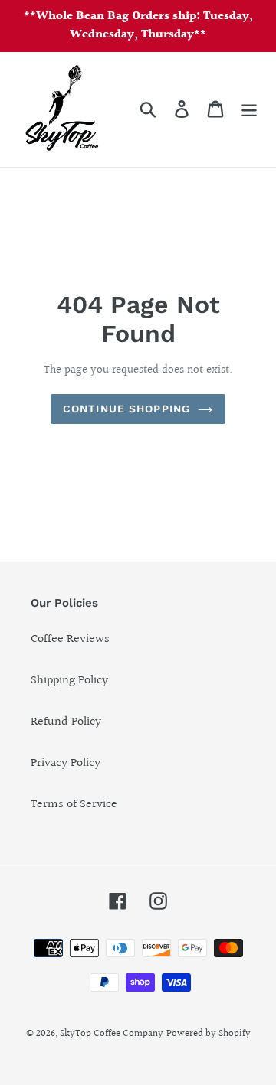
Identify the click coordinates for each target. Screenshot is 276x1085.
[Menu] (249, 109)
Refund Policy (66, 721)
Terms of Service (74, 804)
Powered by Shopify (208, 1033)
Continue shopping (126, 408)
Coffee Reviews (70, 639)
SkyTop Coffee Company (111, 1033)
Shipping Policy (69, 680)
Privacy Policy (65, 763)
